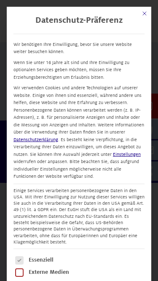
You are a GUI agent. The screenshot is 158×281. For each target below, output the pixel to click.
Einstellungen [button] (127, 154)
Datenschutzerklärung (35, 139)
